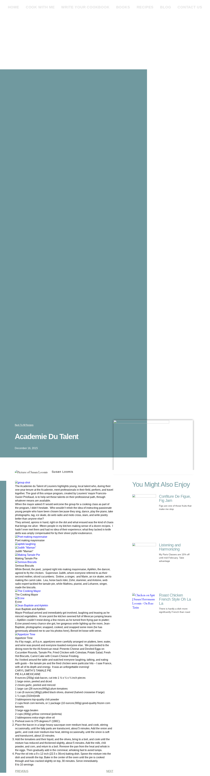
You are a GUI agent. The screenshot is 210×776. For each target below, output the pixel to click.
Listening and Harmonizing (169, 547)
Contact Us (190, 7)
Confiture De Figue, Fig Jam (175, 498)
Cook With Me (40, 7)
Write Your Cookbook (85, 7)
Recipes (145, 7)
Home (13, 7)
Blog (165, 7)
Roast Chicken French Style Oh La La (175, 599)
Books (123, 7)
